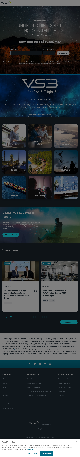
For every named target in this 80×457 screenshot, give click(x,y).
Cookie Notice (31, 449)
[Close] (76, 442)
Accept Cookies (47, 453)
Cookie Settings (32, 453)
